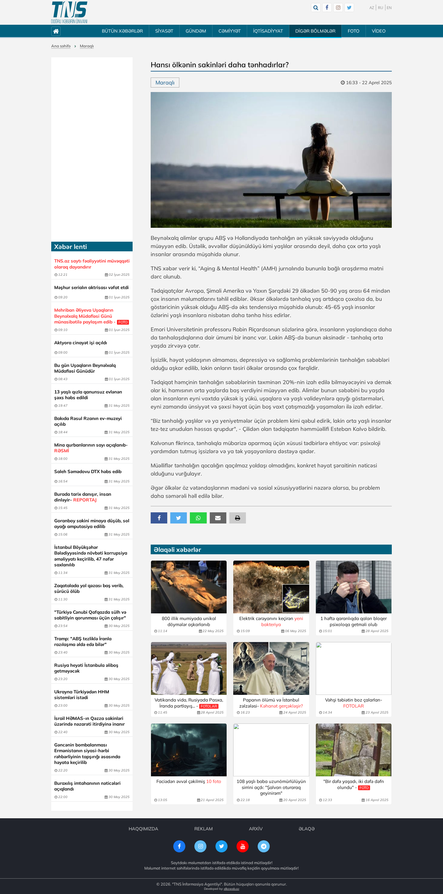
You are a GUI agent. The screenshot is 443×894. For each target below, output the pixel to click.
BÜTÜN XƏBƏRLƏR (122, 31)
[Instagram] (338, 7)
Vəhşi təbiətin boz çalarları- (353, 703)
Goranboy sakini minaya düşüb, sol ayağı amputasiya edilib (91, 524)
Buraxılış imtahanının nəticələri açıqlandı (87, 786)
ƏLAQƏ (307, 829)
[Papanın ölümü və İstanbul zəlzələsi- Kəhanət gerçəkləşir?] (271, 668)
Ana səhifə (61, 45)
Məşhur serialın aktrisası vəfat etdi (91, 287)
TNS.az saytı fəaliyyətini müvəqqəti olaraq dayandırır (92, 264)
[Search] (315, 7)
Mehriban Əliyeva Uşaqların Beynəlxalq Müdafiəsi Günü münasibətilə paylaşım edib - (90, 316)
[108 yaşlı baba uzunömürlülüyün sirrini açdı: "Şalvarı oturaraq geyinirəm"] (271, 750)
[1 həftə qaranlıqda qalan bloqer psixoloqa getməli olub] (353, 587)
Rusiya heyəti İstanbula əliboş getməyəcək (86, 668)
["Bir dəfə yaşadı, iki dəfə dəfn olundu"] (353, 750)
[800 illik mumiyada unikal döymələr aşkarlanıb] (189, 587)
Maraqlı (87, 45)
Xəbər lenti (70, 246)
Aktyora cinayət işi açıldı (80, 342)
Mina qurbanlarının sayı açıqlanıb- (91, 448)
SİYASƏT (164, 31)
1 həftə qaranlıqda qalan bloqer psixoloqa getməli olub (353, 621)
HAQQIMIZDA (143, 829)
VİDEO (379, 31)
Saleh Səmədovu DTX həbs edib (87, 471)
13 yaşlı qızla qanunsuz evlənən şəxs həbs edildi (88, 395)
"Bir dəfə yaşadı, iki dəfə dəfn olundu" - (353, 784)
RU (380, 7)
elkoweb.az (231, 889)
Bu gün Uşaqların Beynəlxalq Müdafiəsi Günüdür (85, 368)
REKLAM (203, 829)
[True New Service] (69, 12)
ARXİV (255, 829)
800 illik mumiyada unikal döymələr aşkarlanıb (189, 621)
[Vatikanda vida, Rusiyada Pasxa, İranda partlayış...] (189, 668)
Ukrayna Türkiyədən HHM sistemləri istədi (81, 695)
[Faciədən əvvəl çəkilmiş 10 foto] (189, 750)
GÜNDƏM (196, 31)
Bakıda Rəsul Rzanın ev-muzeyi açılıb (88, 421)
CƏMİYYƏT (229, 31)
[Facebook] (326, 7)
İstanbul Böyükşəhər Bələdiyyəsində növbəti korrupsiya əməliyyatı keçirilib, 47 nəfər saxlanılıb (90, 556)
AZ (371, 7)
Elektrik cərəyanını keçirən (271, 621)
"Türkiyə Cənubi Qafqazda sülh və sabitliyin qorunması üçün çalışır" (90, 615)
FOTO (354, 31)
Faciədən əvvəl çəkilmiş (188, 781)
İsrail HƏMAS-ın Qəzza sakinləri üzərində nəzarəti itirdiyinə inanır (89, 721)
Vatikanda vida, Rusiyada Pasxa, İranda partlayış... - (189, 703)
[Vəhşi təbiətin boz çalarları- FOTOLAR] (353, 668)
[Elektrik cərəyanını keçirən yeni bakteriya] (271, 587)
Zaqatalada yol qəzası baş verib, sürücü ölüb (89, 588)
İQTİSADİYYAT (268, 31)
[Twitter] (349, 7)
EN (389, 7)
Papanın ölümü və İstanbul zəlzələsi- (271, 703)
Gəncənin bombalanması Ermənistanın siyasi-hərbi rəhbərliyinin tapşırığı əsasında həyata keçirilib (87, 753)
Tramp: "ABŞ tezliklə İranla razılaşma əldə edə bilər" (83, 641)
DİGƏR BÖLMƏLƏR (315, 31)
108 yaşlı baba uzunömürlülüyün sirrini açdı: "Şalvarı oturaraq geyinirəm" (271, 787)
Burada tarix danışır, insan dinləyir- (82, 497)
